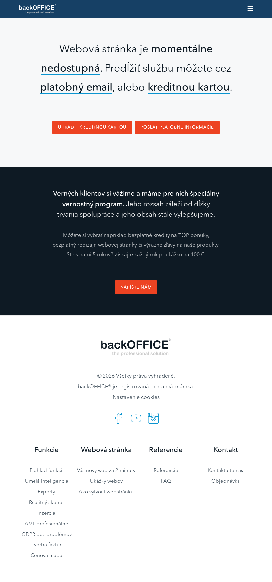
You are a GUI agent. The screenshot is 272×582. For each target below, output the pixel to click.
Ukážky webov (106, 481)
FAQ (166, 481)
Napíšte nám (136, 287)
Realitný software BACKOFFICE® (40, 9)
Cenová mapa (46, 555)
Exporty (46, 491)
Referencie (166, 470)
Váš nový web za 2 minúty (106, 470)
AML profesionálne (46, 523)
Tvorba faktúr (46, 544)
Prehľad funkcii (47, 470)
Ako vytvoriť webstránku (106, 491)
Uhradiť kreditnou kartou (92, 127)
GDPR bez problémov (47, 534)
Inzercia (46, 513)
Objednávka (225, 481)
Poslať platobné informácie (177, 127)
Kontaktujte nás (225, 470)
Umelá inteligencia (46, 481)
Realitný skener (46, 502)
